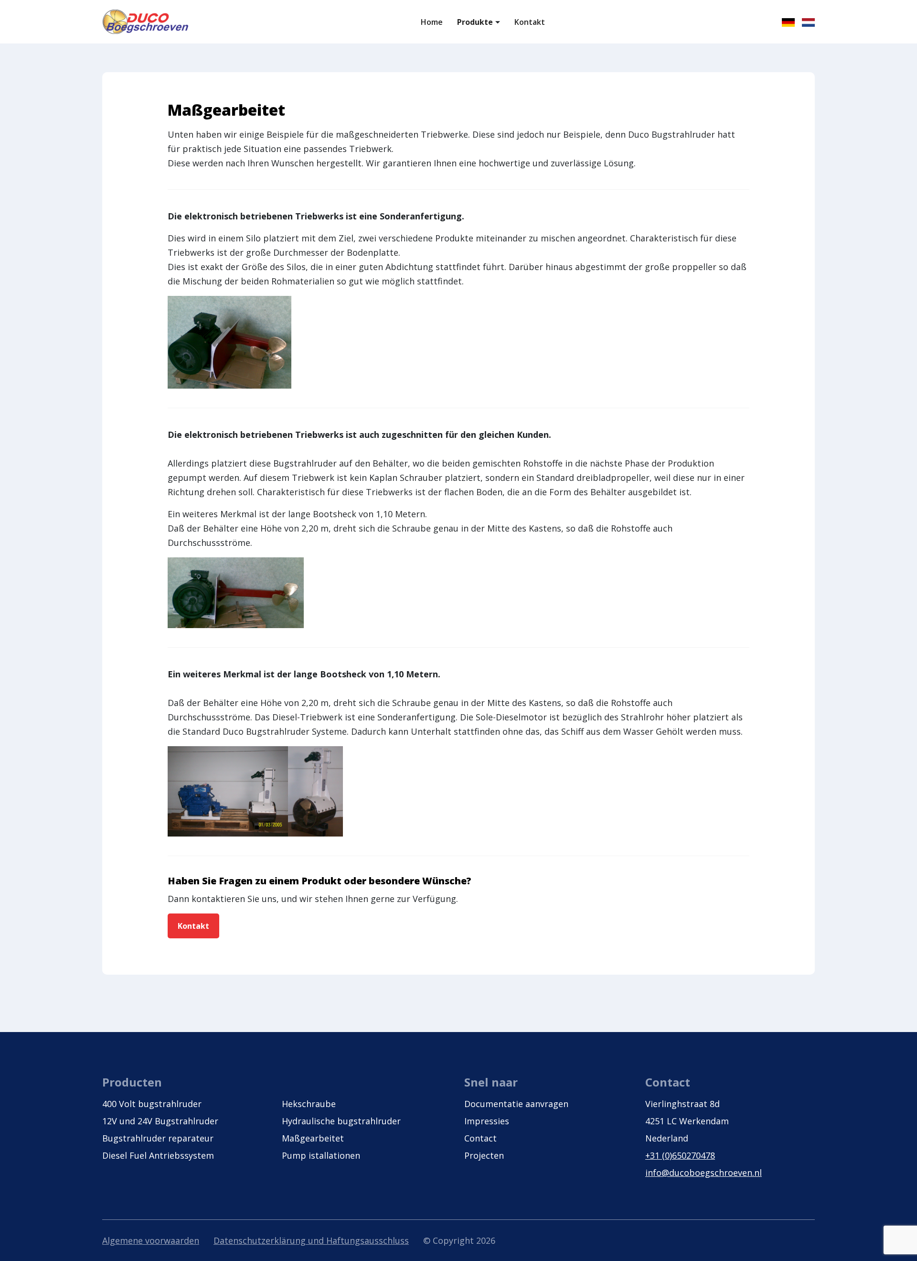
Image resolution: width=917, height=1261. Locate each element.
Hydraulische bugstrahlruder (341, 1121)
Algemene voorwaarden (150, 1240)
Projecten (484, 1155)
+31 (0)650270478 (680, 1155)
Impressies (486, 1121)
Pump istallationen (321, 1155)
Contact (480, 1138)
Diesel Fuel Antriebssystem (158, 1155)
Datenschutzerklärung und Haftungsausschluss (311, 1240)
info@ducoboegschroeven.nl (703, 1172)
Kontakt (529, 22)
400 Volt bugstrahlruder (152, 1103)
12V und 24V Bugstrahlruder (160, 1121)
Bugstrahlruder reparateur (157, 1138)
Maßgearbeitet (313, 1138)
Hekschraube (309, 1103)
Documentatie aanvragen (516, 1103)
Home (432, 22)
